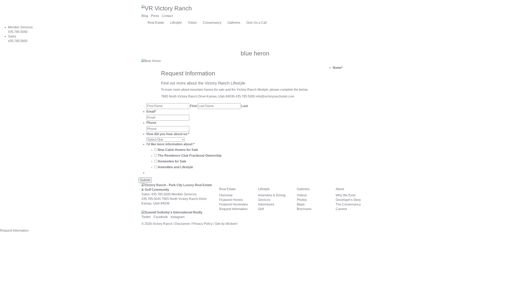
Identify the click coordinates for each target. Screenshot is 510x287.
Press (155, 16)
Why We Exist (345, 195)
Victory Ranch (163, 223)
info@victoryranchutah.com (275, 96)
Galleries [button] (234, 22)
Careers (341, 209)
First (193, 106)
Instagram (177, 217)
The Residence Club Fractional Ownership (190, 155)
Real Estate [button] (156, 22)
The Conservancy (348, 204)
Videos (302, 195)
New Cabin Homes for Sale (178, 149)
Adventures (266, 204)
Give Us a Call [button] (256, 22)
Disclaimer (182, 223)
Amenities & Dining (271, 195)
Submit (145, 180)
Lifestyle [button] (176, 22)
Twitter (146, 217)
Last (244, 106)
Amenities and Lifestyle (175, 167)
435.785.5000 (245, 96)
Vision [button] (192, 22)
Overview (225, 195)
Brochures (304, 209)
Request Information (233, 209)
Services (264, 199)
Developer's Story (348, 199)
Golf (261, 209)
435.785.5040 (151, 199)
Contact (167, 16)
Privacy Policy (202, 223)
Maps (301, 204)
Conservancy (212, 22)
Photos (302, 199)
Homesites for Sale (172, 161)
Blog (144, 16)
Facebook (161, 217)
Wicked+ (232, 223)
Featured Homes (231, 199)
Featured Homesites (233, 204)
